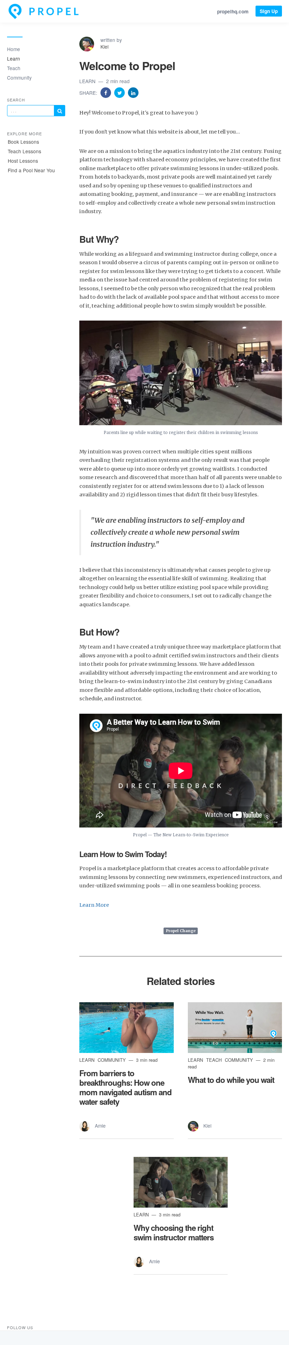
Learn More (94, 905)
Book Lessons (23, 141)
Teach (13, 68)
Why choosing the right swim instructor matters (174, 1232)
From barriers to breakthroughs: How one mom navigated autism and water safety (125, 1087)
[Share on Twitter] (120, 92)
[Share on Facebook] (106, 92)
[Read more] (126, 1027)
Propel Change (181, 930)
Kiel (104, 46)
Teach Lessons (24, 151)
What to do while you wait (231, 1079)
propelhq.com (232, 11)
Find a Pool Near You (31, 170)
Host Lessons (23, 160)
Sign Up (269, 11)
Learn (13, 58)
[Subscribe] (59, 110)
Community (19, 77)
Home (13, 48)
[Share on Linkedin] (133, 92)
